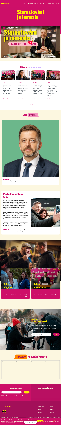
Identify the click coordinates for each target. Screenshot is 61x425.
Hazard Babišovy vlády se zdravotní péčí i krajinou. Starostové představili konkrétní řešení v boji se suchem (52, 90)
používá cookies (9, 419)
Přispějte (51, 409)
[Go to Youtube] (48, 391)
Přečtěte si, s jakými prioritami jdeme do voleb (16, 295)
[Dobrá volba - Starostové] (5, 3)
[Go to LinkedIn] (51, 391)
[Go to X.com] (45, 391)
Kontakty (40, 412)
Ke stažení (52, 412)
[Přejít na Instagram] (52, 23)
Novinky (39, 409)
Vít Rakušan (6, 179)
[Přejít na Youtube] (59, 23)
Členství (51, 406)
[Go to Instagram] (42, 391)
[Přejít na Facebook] (49, 23)
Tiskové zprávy (41, 406)
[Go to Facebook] (39, 391)
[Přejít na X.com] (55, 23)
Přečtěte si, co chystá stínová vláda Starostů (45, 295)
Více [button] (57, 3)
